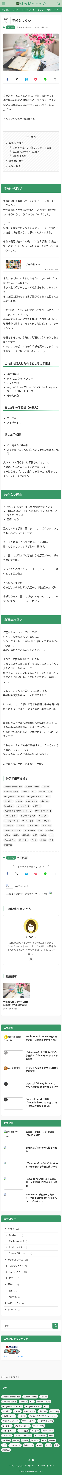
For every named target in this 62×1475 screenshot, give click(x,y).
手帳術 (16, 835)
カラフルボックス (28, 815)
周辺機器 (49, 830)
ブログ (13, 1228)
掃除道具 (26, 835)
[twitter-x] (31, 959)
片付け (34, 840)
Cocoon (25, 791)
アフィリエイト (10, 815)
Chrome (45, 786)
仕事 (40, 830)
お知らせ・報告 (18, 1247)
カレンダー (43, 815)
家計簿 (7, 835)
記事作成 (8, 845)
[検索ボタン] (58, 3)
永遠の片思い (16, 166)
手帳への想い (16, 143)
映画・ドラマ (16, 1303)
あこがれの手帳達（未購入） (27, 151)
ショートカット (43, 820)
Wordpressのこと (19, 1241)
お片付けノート (23, 806)
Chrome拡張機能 (11, 791)
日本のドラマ (9, 840)
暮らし (13, 1284)
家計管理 (15, 1296)
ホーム (11, 1465)
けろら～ (31, 937)
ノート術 (20, 825)
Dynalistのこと (18, 1272)
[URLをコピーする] (55, 79)
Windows (44, 801)
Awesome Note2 (32, 786)
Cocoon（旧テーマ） (20, 1253)
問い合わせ (29, 1465)
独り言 (43, 840)
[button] (7, 79)
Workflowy (8, 806)
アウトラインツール (43, 811)
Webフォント (31, 801)
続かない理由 (16, 161)
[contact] (32, 1460)
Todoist (19, 801)
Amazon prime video (13, 786)
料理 (35, 835)
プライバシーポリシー (45, 1465)
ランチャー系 (29, 830)
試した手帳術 (19, 155)
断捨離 (43, 835)
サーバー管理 (27, 820)
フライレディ (33, 825)
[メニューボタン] (3, 3)
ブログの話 (46, 825)
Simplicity (8, 801)
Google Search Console (14, 796)
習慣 (51, 840)
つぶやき (10, 27)
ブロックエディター (12, 830)
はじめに (19, 1465)
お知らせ (36, 806)
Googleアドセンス (35, 796)
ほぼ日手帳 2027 (31, 264)
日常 (51, 835)
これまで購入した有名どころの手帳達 (32, 147)
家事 (13, 1290)
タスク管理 (8, 825)
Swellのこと (16, 1235)
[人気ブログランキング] (12, 1352)
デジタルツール (18, 1259)
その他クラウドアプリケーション (17, 811)
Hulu (48, 796)
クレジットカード (11, 820)
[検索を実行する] (55, 1326)
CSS (34, 791)
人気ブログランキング (13, 1356)
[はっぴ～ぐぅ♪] (31, 3)
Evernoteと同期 (45, 791)
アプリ (14, 1278)
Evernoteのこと (18, 1265)
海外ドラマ (23, 840)
